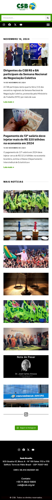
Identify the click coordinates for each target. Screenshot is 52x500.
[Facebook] (9, 24)
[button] (48, 24)
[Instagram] (3, 24)
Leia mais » (8, 102)
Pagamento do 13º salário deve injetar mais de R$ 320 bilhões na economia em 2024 (24, 139)
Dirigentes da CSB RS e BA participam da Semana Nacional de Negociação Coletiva (25, 74)
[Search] (48, 18)
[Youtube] (20, 24)
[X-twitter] (15, 24)
